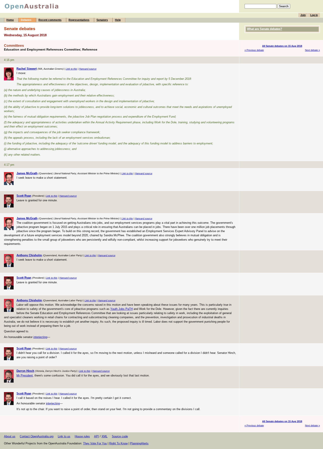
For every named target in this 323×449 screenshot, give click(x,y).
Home (10, 20)
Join (303, 15)
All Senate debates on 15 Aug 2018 (282, 46)
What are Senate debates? (264, 29)
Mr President (24, 375)
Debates (26, 20)
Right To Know (118, 443)
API (96, 436)
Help (118, 20)
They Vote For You (95, 443)
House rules (82, 436)
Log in (314, 15)
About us (9, 436)
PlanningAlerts (139, 443)
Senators (102, 20)
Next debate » (312, 50)
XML (104, 436)
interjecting (40, 337)
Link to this (71, 68)
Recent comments (50, 20)
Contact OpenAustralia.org (36, 436)
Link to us (64, 436)
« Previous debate (254, 50)
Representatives (79, 20)
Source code (120, 436)
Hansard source (87, 68)
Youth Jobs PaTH (121, 309)
